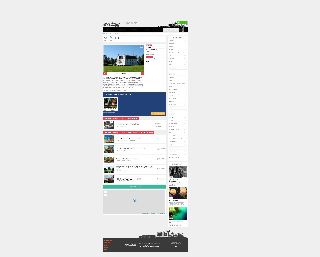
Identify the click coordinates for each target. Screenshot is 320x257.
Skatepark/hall (173, 142)
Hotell (147, 30)
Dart (170, 71)
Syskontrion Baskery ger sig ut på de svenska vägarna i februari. (176, 184)
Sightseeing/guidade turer (176, 138)
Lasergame (171, 102)
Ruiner (170, 132)
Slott (170, 145)
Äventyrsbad (172, 43)
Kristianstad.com (107, 33)
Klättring (171, 95)
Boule (170, 61)
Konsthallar (172, 98)
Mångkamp (171, 114)
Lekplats (171, 111)
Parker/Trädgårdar (174, 129)
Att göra (109, 30)
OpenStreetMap (153, 213)
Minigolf (171, 117)
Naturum (171, 126)
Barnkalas (171, 49)
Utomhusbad (172, 151)
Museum (171, 120)
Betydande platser (174, 52)
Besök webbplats (153, 49)
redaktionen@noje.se (176, 243)
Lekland (171, 108)
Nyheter (134, 30)
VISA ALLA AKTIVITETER (133, 187)
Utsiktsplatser (173, 154)
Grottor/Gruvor (173, 89)
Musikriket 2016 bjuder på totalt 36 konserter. (176, 224)
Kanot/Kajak (172, 92)
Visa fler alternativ (157, 113)
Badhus (171, 46)
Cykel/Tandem (172, 68)
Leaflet (143, 213)
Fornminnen (172, 80)
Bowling (171, 65)
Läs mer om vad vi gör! (154, 246)
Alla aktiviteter (174, 157)
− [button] (105, 195)
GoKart (171, 86)
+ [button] (105, 192)
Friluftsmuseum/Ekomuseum (176, 83)
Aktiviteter (115, 33)
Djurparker (172, 74)
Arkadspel (171, 40)
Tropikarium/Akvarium (174, 148)
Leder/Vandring (173, 105)
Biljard (170, 55)
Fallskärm (171, 77)
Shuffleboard (172, 135)
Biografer (171, 58)
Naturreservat (173, 123)
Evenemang (122, 30)
